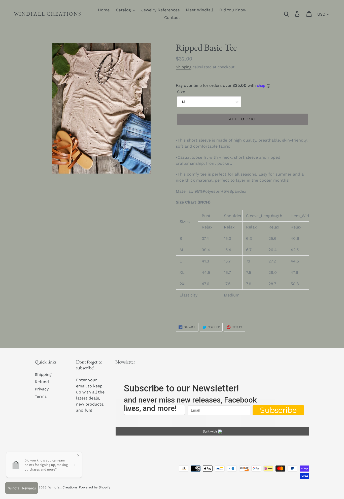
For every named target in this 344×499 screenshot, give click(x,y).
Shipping (183, 67)
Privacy (42, 389)
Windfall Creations (47, 14)
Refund (42, 381)
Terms (41, 396)
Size (181, 91)
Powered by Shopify (95, 487)
